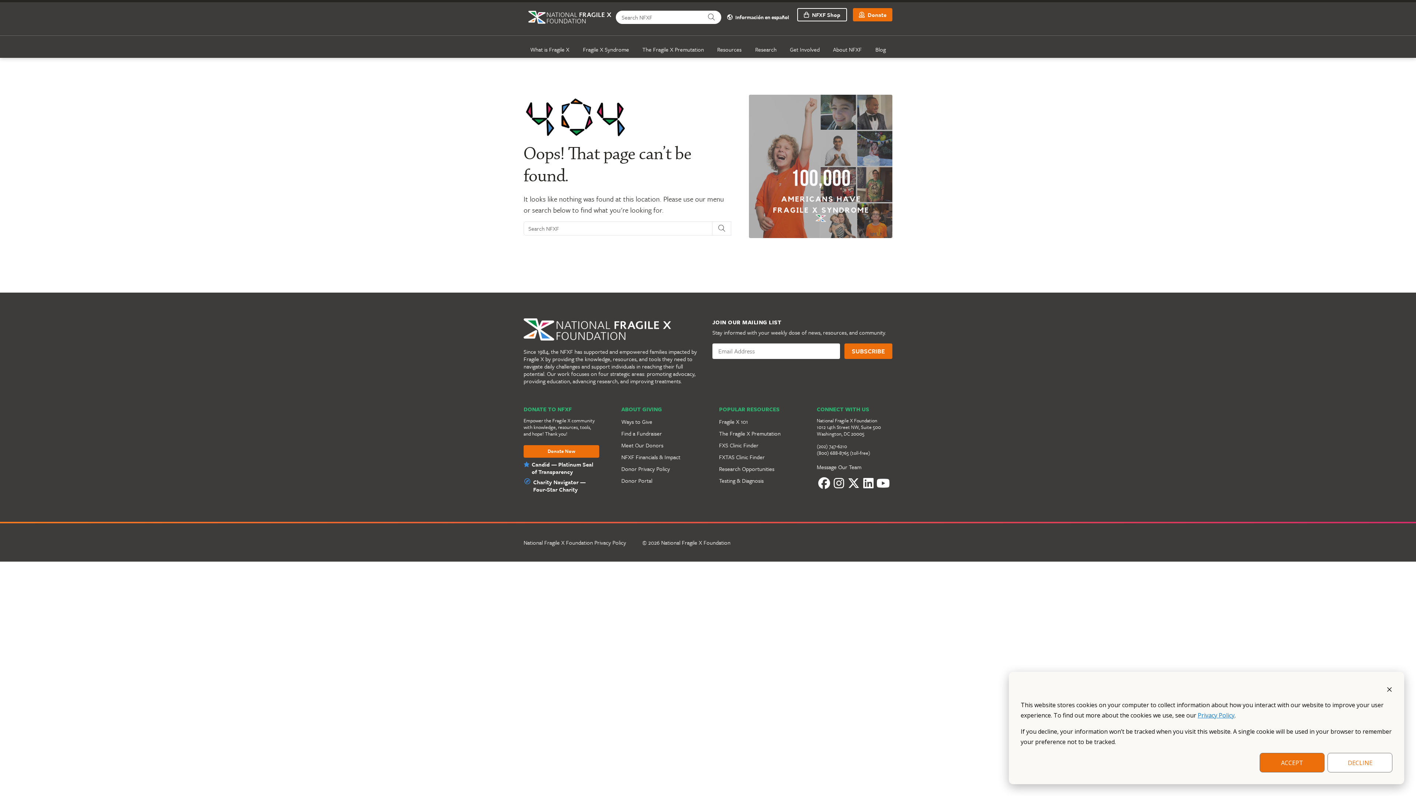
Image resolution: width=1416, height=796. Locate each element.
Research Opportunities (746, 469)
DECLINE (1360, 763)
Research (766, 49)
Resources (729, 49)
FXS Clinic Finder (739, 445)
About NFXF (847, 49)
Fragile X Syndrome (606, 49)
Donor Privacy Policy (645, 469)
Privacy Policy (1216, 715)
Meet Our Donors (642, 445)
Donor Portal (636, 480)
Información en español (761, 17)
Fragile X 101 (733, 422)
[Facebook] (824, 483)
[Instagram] (839, 483)
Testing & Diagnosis (741, 480)
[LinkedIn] (868, 483)
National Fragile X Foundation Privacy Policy (575, 542)
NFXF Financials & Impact (650, 457)
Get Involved (805, 49)
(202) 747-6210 (832, 446)
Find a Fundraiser (641, 433)
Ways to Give (636, 422)
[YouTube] (883, 483)
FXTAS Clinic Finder (742, 457)
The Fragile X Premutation (673, 49)
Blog (880, 49)
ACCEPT (1292, 763)
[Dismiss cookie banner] (1389, 689)
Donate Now (561, 451)
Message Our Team (839, 467)
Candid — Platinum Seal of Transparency (562, 468)
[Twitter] (853, 483)
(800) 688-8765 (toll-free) (843, 453)
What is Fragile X (549, 49)
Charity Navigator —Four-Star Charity (559, 485)
